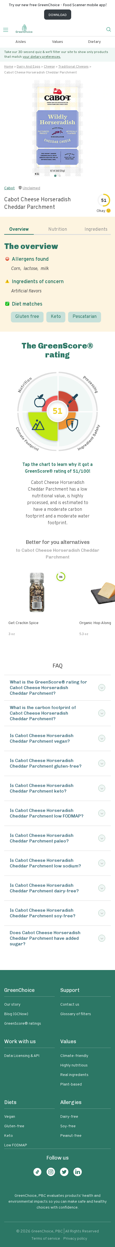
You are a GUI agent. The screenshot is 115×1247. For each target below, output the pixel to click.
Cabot (9, 188)
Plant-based (71, 1084)
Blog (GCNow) (16, 1014)
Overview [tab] (19, 229)
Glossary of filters (75, 1014)
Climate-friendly (74, 1056)
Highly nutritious (74, 1065)
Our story (12, 1004)
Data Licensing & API (21, 1056)
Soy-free (68, 1126)
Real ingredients (74, 1075)
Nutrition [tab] (57, 229)
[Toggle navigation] (8, 29)
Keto (56, 317)
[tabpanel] (57, 282)
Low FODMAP (15, 1145)
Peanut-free (71, 1135)
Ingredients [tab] (96, 229)
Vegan (9, 1116)
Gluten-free (14, 1126)
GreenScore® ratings (22, 1023)
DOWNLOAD (58, 15)
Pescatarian (85, 317)
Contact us (69, 1004)
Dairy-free (69, 1116)
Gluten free (27, 317)
